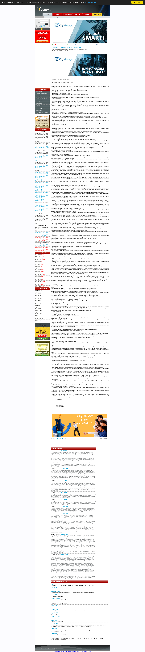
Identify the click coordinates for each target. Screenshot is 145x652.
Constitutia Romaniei (40, 108)
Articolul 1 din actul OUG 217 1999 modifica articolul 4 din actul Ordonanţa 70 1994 (41, 183)
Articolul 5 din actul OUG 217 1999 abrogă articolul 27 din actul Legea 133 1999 (41, 137)
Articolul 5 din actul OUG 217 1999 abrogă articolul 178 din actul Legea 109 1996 (41, 170)
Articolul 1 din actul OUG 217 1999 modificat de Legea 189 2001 (41, 233)
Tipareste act (99, 44)
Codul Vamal (39, 107)
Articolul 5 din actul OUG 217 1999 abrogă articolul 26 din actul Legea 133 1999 (41, 134)
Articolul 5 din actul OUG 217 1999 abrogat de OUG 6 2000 (41, 250)
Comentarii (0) (79, 44)
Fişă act (70, 44)
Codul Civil (38, 101)
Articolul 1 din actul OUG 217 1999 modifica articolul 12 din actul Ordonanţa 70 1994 (41, 196)
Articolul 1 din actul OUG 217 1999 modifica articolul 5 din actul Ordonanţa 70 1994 (41, 186)
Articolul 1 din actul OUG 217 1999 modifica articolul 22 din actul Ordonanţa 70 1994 (41, 209)
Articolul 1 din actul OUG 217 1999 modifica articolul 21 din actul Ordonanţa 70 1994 (41, 206)
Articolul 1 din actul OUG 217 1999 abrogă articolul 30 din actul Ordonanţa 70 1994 (41, 213)
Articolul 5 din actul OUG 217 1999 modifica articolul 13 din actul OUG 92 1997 (42, 160)
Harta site (40, 648)
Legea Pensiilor (39, 96)
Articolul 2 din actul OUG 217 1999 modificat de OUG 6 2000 (41, 245)
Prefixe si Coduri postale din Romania (68, 651)
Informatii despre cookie (53, 648)
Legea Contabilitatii (40, 94)
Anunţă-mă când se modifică (58, 44)
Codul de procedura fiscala (41, 93)
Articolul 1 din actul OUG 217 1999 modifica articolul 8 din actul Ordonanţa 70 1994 (41, 193)
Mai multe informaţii (90, 2)
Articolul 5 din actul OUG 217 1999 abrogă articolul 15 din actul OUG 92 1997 (41, 163)
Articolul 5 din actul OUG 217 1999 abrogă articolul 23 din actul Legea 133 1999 (41, 141)
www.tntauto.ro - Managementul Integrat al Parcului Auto (54, 17)
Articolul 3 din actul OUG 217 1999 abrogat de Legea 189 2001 (41, 238)
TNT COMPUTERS (99, 648)
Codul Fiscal (39, 91)
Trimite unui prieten (89, 44)
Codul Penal (39, 105)
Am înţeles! (137, 2)
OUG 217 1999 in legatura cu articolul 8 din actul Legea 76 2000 (42, 243)
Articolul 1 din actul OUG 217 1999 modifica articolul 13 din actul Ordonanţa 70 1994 (41, 199)
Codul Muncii (39, 103)
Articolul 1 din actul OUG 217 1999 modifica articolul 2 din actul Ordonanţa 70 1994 (41, 180)
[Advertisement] (42, 65)
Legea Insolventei (40, 100)
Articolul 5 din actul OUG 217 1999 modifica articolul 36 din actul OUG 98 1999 (42, 147)
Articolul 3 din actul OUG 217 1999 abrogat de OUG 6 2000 (41, 248)
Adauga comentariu (104, 438)
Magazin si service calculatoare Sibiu (83, 651)
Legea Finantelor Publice (41, 98)
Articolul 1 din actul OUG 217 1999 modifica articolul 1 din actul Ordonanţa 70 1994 (41, 176)
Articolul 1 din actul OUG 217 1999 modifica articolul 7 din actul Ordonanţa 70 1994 (41, 190)
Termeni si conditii (45, 648)
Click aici (43, 26)
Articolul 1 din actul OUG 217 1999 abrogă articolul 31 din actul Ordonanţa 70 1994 (41, 216)
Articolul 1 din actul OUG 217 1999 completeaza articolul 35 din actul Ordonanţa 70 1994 (41, 219)
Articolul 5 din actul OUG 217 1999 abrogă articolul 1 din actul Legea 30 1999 (41, 153)
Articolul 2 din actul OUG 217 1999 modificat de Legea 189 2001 (41, 235)
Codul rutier (38, 110)
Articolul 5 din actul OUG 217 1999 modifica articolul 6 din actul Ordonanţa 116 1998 (41, 156)
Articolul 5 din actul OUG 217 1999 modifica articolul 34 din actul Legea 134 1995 (41, 173)
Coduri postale (57, 651)
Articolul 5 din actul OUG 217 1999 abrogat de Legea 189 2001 (41, 240)
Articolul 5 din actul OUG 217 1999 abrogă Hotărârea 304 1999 (41, 150)
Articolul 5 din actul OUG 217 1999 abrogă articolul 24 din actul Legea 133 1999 (41, 144)
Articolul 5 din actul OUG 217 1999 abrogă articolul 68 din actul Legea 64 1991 (42, 223)
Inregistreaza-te (42, 25)
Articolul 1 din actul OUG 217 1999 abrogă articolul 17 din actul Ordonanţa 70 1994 (41, 203)
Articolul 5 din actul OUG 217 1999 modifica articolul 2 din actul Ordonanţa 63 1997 (41, 166)
